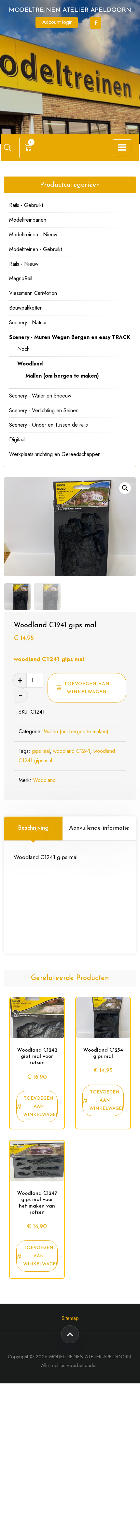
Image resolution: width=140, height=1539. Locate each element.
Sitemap (70, 1318)
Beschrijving (33, 828)
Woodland (44, 780)
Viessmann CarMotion (33, 293)
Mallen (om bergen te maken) (76, 731)
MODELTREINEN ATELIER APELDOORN (70, 10)
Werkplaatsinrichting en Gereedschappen (55, 454)
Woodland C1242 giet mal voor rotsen (37, 1056)
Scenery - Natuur (28, 322)
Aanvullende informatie (99, 828)
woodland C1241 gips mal (49, 659)
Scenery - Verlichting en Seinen (43, 410)
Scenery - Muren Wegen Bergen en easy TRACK (69, 337)
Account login (57, 22)
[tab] (33, 828)
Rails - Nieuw (23, 264)
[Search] (7, 147)
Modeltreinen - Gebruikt (35, 249)
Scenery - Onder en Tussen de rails (48, 425)
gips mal (41, 751)
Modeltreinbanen (27, 220)
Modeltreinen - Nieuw (33, 234)
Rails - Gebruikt (26, 205)
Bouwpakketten (26, 308)
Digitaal (17, 439)
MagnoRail (20, 278)
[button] (125, 488)
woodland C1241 (71, 751)
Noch (23, 349)
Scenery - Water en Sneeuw (40, 395)
